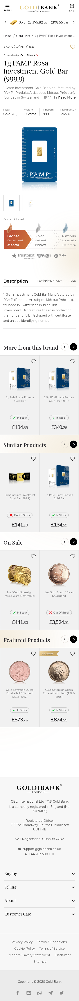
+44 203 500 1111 (41, 854)
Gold (21, 22)
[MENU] (7, 6)
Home (8, 36)
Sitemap (40, 962)
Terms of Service (52, 949)
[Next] (73, 346)
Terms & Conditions (52, 942)
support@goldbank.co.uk (42, 849)
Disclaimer (63, 955)
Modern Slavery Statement (29, 955)
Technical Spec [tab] (49, 281)
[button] (33, 361)
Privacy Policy (22, 942)
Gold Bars (23, 36)
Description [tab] (15, 281)
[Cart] (72, 5)
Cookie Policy (24, 949)
